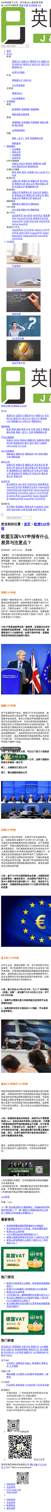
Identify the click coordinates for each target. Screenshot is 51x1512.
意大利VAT (17, 64)
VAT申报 (5, 1197)
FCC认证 (22, 446)
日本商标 (25, 122)
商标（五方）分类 (20, 138)
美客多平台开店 (40, 218)
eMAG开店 (24, 233)
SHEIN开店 (44, 221)
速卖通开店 (43, 484)
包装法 (15, 163)
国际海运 (16, 204)
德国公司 (34, 181)
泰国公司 (30, 195)
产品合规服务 (7, 437)
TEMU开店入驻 (30, 221)
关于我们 (11, 507)
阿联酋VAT (17, 80)
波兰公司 (30, 184)
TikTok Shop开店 (20, 224)
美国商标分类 (36, 138)
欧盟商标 (16, 109)
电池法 (29, 163)
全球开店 (16, 158)
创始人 (28, 1363)
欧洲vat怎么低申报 (15, 1231)
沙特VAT (27, 80)
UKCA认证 (39, 172)
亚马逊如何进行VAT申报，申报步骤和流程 (27, 1228)
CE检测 (30, 172)
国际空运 (25, 204)
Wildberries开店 (30, 236)
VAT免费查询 (18, 98)
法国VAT (25, 61)
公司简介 (11, 1363)
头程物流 (16, 155)
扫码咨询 (11, 1484)
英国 (13, 429)
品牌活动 (20, 1363)
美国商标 (16, 122)
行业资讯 (16, 266)
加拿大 (39, 429)
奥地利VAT (17, 67)
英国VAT (16, 61)
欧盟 (9, 429)
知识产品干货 (39, 509)
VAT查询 (20, 1374)
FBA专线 (16, 210)
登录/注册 (23, 5)
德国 (18, 429)
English (23, 406)
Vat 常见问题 (18, 338)
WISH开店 (38, 215)
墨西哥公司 (26, 198)
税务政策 (20, 1385)
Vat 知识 (10, 241)
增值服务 (11, 146)
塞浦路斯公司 (32, 187)
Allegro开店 (17, 221)
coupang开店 (36, 233)
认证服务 (16, 149)
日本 (28, 429)
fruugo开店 (43, 236)
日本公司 (37, 192)
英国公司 (25, 181)
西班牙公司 (20, 184)
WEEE (22, 163)
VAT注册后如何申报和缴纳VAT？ (23, 1234)
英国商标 (25, 109)
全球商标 (11, 101)
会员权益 (33, 5)
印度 (33, 429)
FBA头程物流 (7, 451)
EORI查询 (29, 1374)
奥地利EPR (33, 166)
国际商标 (5, 426)
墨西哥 (46, 429)
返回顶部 (11, 1508)
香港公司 (37, 198)
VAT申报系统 (18, 85)
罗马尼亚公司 (18, 187)
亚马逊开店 (17, 215)
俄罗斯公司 (26, 192)
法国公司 (16, 181)
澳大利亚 (19, 125)
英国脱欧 (16, 1346)
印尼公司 (39, 195)
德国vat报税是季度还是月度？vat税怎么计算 (28, 1237)
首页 (9, 51)
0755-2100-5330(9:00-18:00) (14, 1491)
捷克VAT (27, 64)
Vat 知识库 (17, 290)
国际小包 (25, 210)
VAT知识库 (30, 1385)
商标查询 (16, 143)
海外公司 (16, 152)
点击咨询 (11, 1487)
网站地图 (11, 1374)
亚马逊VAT (6, 1346)
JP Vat (9, 54)
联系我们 (20, 507)
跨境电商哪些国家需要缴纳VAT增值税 (25, 1226)
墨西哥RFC (17, 93)
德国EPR (37, 163)
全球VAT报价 (18, 72)
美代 (24, 172)
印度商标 (34, 122)
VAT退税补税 (39, 1352)
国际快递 (34, 210)
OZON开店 (17, 238)
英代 (19, 172)
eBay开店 (27, 215)
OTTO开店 (28, 230)
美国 (23, 429)
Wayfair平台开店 (24, 218)
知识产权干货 (18, 363)
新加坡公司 (20, 195)
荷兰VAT (45, 64)
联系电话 (11, 1505)
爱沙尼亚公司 (41, 184)
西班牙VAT (35, 61)
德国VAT (45, 61)
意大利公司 (39, 465)
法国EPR (40, 440)
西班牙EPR (22, 166)
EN (39, 5)
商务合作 (29, 507)
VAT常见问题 (42, 1385)
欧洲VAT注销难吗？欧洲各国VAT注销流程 (27, 1289)
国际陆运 (34, 204)
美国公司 (16, 192)
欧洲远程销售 (21, 1349)
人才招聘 (13, 1366)
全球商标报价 (18, 130)
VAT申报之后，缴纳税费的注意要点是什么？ (28, 1295)
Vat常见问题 (26, 509)
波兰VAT (36, 64)
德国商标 (34, 109)
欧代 (14, 172)
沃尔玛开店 (17, 230)
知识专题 (16, 314)
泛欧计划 (25, 1346)
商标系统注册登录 (20, 114)
